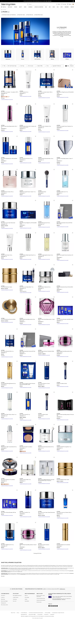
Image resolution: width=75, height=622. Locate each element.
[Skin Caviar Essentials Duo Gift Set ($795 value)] (9, 145)
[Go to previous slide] (1, 1)
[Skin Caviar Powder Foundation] (28, 434)
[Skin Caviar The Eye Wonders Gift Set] (9, 499)
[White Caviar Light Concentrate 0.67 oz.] (9, 434)
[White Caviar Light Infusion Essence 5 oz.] (65, 113)
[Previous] (2, 79)
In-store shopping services (41, 598)
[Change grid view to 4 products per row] (66, 66)
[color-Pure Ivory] (3, 484)
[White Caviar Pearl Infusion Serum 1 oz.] (9, 401)
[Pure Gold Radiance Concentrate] (65, 532)
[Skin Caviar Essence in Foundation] (9, 466)
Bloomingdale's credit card (17, 595)
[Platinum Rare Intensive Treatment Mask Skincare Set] (46, 338)
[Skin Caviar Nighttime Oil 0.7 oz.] (9, 532)
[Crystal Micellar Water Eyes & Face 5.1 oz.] (28, 242)
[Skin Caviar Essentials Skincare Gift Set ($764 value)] (65, 210)
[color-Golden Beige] (1, 484)
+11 (9, 96)
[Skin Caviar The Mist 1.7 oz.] (28, 499)
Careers (26, 599)
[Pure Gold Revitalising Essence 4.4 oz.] (9, 370)
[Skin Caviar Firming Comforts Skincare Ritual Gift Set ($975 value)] (28, 370)
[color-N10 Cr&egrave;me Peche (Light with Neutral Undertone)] (3, 96)
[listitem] (37, 1)
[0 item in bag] (73, 4)
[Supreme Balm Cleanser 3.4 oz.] (46, 274)
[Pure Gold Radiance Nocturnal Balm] (9, 306)
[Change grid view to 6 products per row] (68, 65)
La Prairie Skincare (29, 14)
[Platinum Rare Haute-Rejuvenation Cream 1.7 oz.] (46, 306)
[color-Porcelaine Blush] (8, 484)
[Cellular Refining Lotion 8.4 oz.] (46, 210)
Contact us (3, 597)
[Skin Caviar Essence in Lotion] (46, 370)
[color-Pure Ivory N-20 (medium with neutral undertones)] (20, 451)
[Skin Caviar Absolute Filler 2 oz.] (9, 338)
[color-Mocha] (4, 484)
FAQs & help (3, 599)
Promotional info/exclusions (56, 599)
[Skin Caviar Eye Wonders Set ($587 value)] (65, 306)
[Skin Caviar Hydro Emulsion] (46, 532)
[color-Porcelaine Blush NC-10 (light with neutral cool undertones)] (23, 451)
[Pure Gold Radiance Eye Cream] (65, 466)
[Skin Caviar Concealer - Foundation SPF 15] (9, 79)
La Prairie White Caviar (38, 14)
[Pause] (73, 1)
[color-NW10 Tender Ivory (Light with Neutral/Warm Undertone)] (6, 96)
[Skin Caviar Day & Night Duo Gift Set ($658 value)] (28, 210)
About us (26, 595)
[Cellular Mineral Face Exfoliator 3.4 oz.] (46, 145)
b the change (27, 597)
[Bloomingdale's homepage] (1, 9)
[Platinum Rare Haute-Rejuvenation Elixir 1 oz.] (9, 113)
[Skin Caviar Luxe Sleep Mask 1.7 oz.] (28, 274)
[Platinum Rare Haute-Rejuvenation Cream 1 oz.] (28, 532)
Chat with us (3, 595)
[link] (9, 95)
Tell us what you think (4, 604)
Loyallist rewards (15, 597)
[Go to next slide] (72, 1)
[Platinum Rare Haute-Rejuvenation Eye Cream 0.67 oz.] (65, 338)
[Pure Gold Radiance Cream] (9, 274)
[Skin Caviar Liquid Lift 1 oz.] (28, 401)
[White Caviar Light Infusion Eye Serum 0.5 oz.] (65, 242)
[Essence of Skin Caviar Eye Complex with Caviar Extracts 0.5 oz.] (28, 113)
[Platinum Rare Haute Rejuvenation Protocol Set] (65, 401)
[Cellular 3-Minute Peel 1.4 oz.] (28, 466)
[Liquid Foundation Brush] (46, 401)
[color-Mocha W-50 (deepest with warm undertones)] (21, 451)
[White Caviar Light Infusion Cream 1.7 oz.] (28, 179)
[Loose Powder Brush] (46, 179)
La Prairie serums (23, 574)
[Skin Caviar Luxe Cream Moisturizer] (9, 210)
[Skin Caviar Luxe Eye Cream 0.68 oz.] (46, 79)
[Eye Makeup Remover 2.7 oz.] (65, 179)
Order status (15, 599)
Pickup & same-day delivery (41, 600)
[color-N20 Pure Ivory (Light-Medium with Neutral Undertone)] (8, 96)
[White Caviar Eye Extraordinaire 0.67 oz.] (46, 434)
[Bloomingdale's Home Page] (8, 4)
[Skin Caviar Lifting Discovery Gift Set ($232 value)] (65, 79)
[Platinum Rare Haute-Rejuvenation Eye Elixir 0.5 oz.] (28, 306)
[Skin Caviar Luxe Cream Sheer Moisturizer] (46, 499)
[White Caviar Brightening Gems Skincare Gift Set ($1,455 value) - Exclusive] (46, 466)
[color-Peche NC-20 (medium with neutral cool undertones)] (25, 451)
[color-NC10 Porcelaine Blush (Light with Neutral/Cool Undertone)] (4, 96)
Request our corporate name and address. (47, 616)
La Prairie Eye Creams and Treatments (9, 14)
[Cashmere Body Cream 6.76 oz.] (9, 179)
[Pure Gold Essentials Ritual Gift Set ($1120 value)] (65, 274)
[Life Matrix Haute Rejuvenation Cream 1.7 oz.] (65, 145)
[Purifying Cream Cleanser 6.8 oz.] (46, 113)
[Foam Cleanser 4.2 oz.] (28, 79)
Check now (63, 599)
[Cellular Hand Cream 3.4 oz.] (9, 242)
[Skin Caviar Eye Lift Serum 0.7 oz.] (28, 145)
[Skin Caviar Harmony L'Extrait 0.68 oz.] (65, 499)
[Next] (35, 79)
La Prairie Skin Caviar (21, 14)
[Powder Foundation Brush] (65, 370)
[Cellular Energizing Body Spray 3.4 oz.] (46, 242)
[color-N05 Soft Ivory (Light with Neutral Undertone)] (1, 96)
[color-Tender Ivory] (6, 484)
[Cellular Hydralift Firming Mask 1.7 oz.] (65, 434)
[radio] (2, 96)
